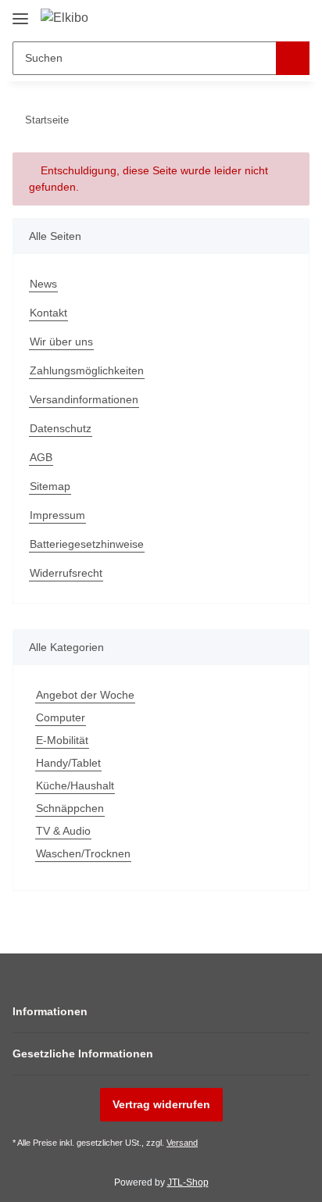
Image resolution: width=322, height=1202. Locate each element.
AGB (41, 457)
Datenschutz (60, 428)
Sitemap (50, 486)
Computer (60, 717)
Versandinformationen (84, 399)
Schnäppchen (70, 808)
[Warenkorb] (296, 17)
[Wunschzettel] (271, 17)
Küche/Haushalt (75, 785)
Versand (182, 1142)
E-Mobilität (62, 740)
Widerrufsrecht (66, 573)
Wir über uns (61, 341)
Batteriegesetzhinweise (87, 544)
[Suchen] (292, 58)
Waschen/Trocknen (83, 853)
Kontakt (48, 312)
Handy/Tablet (68, 763)
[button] (247, 17)
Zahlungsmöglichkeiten (87, 370)
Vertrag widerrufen (161, 1104)
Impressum (57, 515)
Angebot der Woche (85, 695)
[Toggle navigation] (20, 13)
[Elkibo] (64, 18)
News (43, 283)
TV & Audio (63, 831)
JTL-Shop (188, 1182)
